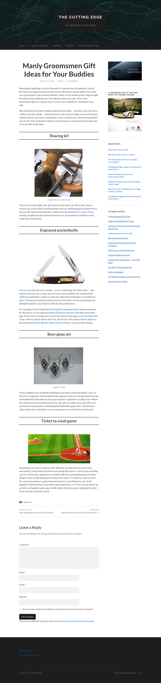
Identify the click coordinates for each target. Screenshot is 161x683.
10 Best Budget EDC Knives (119, 216)
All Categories (25, 650)
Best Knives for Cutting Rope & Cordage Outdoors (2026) (124, 190)
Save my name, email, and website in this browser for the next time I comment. (58, 609)
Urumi (116, 243)
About (22, 46)
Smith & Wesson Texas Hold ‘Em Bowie (51, 322)
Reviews (57, 46)
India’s (111, 243)
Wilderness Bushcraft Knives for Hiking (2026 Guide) (124, 183)
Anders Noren (129, 673)
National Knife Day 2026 (118, 150)
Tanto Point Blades (115, 272)
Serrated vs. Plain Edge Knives (120, 267)
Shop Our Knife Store (88, 46)
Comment (24, 544)
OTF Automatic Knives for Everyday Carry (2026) (122, 160)
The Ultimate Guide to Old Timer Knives (124, 277)
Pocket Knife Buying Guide (119, 255)
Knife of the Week (40, 46)
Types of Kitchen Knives (117, 281)
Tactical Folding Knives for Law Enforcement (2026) (120, 175)
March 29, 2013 (47, 81)
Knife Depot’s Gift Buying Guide (121, 250)
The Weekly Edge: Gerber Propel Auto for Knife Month (125, 168)
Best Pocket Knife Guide (118, 238)
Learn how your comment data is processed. (74, 621)
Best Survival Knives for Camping (121, 154)
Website (23, 597)
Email (22, 584)
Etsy (63, 387)
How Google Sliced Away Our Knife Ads (36, 511)
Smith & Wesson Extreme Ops (64, 312)
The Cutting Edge (80, 17)
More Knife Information (29, 655)
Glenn (60, 81)
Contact (70, 46)
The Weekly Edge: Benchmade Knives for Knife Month (124, 197)
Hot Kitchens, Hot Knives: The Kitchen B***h (80, 511)
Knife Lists (27, 502)
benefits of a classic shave (80, 212)
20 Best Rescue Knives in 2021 (120, 233)
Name (22, 572)
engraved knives (27, 293)
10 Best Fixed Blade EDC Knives (121, 221)
